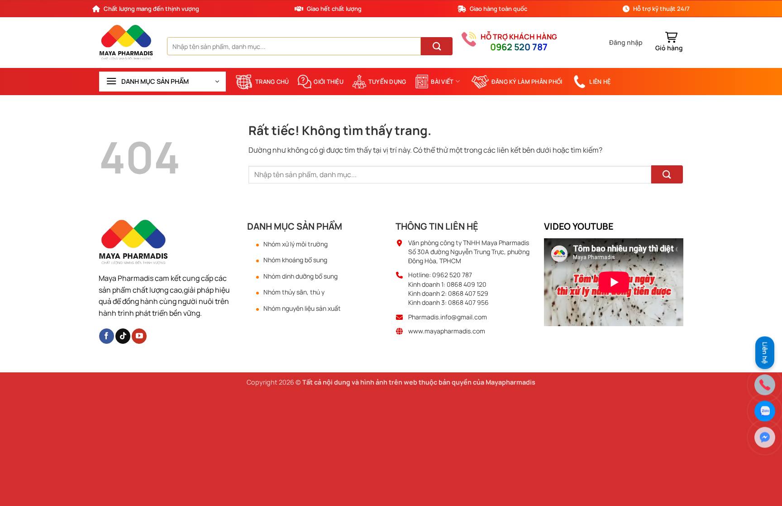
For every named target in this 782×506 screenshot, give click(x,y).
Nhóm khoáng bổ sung (295, 260)
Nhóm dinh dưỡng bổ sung (300, 276)
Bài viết (442, 81)
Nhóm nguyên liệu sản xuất (302, 308)
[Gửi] (437, 46)
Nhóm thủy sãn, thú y (293, 292)
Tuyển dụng (387, 81)
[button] (626, 42)
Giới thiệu (328, 81)
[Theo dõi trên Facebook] (106, 336)
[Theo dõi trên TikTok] (122, 336)
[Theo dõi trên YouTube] (139, 336)
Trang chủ (272, 81)
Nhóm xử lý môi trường (295, 244)
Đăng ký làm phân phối (526, 81)
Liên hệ (599, 81)
